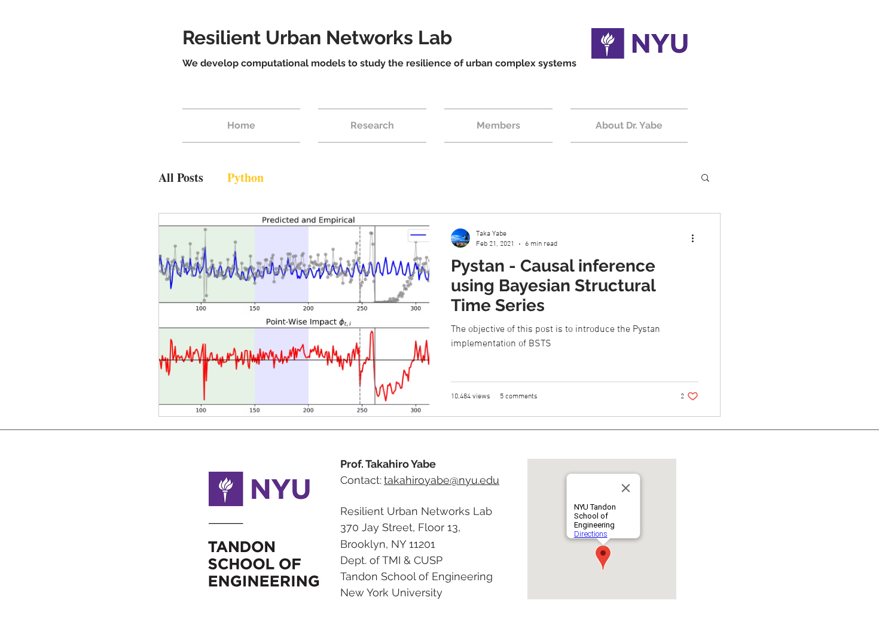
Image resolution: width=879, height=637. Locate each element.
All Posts (180, 177)
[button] (705, 178)
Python (245, 177)
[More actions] (696, 238)
